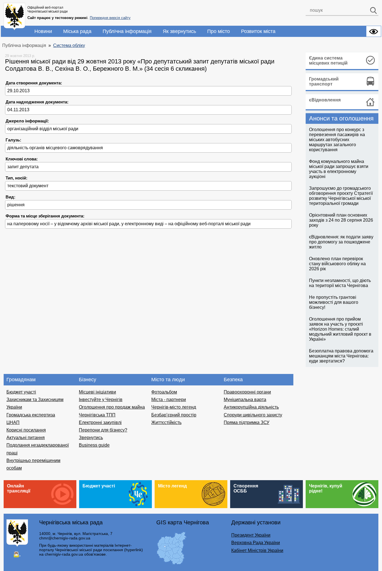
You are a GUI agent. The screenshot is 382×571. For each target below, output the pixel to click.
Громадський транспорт (324, 81)
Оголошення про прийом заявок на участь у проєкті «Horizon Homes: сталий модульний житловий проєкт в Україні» (340, 329)
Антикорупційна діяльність (251, 407)
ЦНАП (13, 422)
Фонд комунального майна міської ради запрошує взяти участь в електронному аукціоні (338, 169)
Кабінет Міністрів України (257, 550)
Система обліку (69, 45)
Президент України (250, 535)
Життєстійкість (166, 422)
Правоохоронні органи (247, 392)
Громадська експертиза (30, 415)
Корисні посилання (26, 430)
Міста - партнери (168, 399)
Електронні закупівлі (100, 422)
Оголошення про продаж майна (112, 407)
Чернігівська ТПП (97, 415)
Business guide (94, 445)
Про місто (218, 31)
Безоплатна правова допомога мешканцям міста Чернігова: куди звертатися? (341, 356)
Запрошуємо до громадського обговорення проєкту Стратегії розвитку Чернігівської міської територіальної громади (341, 196)
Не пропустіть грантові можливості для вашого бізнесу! (333, 302)
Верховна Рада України (255, 542)
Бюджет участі (21, 392)
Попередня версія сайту (110, 18)
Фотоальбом (164, 392)
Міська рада (77, 31)
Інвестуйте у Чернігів (100, 399)
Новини (43, 31)
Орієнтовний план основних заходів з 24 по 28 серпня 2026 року (341, 220)
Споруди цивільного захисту (253, 415)
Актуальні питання (25, 437)
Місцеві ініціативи (97, 392)
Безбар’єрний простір (173, 415)
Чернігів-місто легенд (173, 407)
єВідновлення (325, 100)
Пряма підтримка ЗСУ (246, 422)
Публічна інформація (127, 31)
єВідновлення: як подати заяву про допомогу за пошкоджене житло (341, 241)
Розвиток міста (258, 31)
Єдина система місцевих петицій (328, 60)
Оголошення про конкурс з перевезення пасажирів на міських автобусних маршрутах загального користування (337, 139)
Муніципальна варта (245, 399)
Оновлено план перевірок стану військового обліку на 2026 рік (337, 263)
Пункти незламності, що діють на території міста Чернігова (340, 283)
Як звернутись (179, 31)
